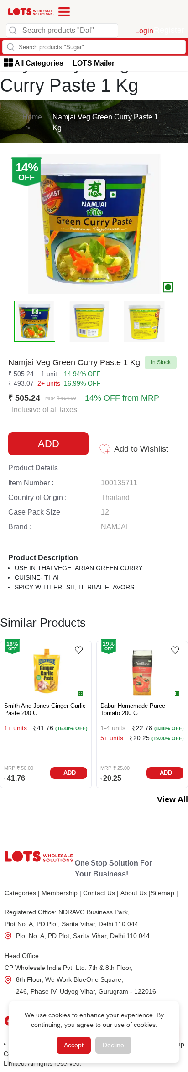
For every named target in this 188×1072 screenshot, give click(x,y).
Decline (113, 1045)
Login (144, 31)
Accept (74, 1045)
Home (32, 117)
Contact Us (101, 893)
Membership (61, 893)
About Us (135, 893)
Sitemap (164, 893)
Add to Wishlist (141, 449)
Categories (22, 893)
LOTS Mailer (94, 63)
